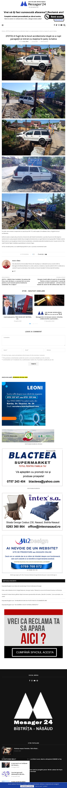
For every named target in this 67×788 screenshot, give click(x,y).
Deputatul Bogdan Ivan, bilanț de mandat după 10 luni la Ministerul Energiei (21, 586)
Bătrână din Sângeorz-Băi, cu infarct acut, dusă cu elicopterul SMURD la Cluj (37, 759)
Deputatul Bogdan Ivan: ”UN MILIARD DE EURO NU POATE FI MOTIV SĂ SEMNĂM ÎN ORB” (24, 600)
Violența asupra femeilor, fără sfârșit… (26, 748)
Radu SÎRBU (26, 41)
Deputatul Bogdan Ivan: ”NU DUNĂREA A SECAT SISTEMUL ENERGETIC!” (20, 604)
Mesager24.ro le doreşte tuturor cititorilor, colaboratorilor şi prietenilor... (49, 318)
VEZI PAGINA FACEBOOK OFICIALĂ (33, 444)
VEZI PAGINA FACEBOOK (33, 488)
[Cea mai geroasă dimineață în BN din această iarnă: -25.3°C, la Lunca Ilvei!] (6, 774)
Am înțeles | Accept (27, 786)
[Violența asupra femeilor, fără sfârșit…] (7, 751)
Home (3, 31)
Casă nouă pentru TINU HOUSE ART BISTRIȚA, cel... (18, 318)
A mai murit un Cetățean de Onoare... (19, 764)
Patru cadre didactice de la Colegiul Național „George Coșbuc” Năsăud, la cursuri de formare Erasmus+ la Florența (32, 590)
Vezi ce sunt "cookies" (41, 786)
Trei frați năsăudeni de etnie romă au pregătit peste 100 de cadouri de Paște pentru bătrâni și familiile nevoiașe (38, 770)
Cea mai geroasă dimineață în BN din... (18, 773)
